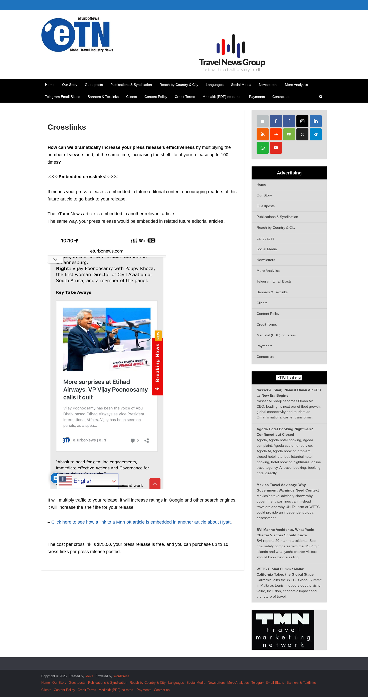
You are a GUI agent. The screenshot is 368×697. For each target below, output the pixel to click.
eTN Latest (289, 377)
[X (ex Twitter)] (302, 134)
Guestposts (94, 85)
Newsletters (268, 85)
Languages (215, 85)
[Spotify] (289, 134)
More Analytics (296, 85)
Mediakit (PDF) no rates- (222, 97)
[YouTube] (276, 148)
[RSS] (263, 134)
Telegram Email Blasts (62, 97)
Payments (257, 97)
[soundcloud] (276, 134)
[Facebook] (276, 121)
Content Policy (155, 97)
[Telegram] (316, 134)
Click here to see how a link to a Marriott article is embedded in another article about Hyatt (141, 522)
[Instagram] (302, 121)
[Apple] (263, 121)
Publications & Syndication (131, 85)
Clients (131, 97)
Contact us (280, 97)
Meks (89, 676)
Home (50, 85)
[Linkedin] (316, 121)
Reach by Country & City (178, 85)
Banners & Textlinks (103, 97)
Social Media (241, 85)
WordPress (121, 676)
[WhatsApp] (263, 148)
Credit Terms (185, 97)
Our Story (69, 85)
